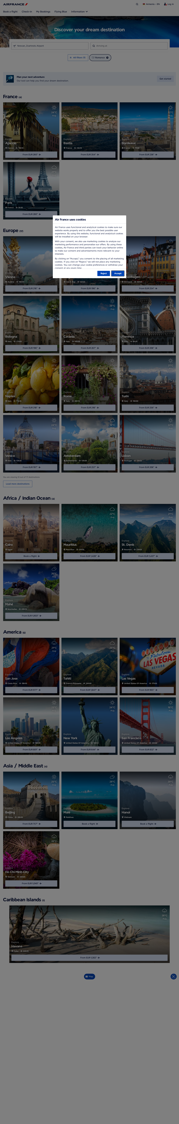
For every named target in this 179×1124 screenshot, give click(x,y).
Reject (104, 273)
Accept (117, 273)
